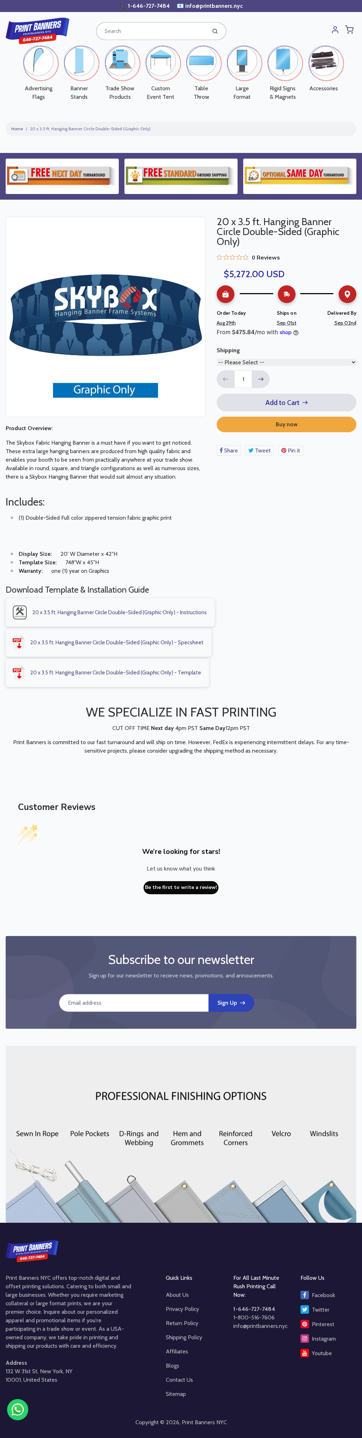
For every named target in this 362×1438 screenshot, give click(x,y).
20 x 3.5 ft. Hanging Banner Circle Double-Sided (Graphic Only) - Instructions (120, 612)
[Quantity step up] (261, 379)
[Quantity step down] (225, 379)
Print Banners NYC (204, 1422)
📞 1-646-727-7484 (145, 5)
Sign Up (227, 1002)
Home (17, 128)
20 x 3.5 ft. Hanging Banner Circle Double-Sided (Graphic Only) (90, 128)
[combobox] (150, 31)
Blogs (172, 1365)
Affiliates (177, 1351)
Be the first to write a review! (181, 887)
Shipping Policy (184, 1337)
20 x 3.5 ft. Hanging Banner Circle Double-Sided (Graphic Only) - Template (115, 672)
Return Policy (182, 1323)
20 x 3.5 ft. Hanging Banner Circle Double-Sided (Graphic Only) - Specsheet (117, 642)
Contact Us (179, 1379)
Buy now (287, 424)
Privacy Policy (182, 1309)
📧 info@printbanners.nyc (210, 5)
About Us (177, 1294)
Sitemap (176, 1394)
